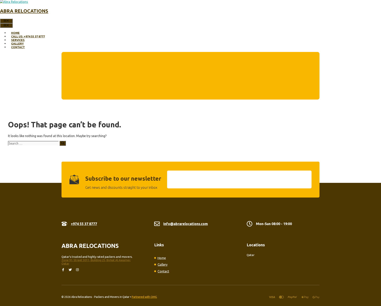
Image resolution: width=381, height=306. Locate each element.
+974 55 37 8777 (84, 224)
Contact (18, 47)
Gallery (17, 43)
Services (18, 40)
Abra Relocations (24, 11)
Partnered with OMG (144, 296)
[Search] (63, 143)
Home (15, 33)
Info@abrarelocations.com (185, 224)
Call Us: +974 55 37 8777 (28, 36)
